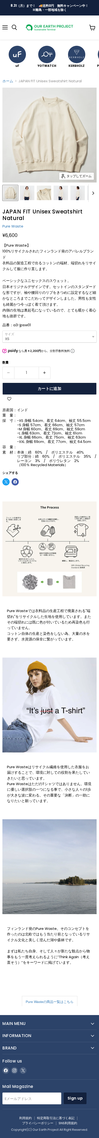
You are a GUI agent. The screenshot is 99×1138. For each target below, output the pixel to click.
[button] (9, 399)
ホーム (7, 81)
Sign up (75, 1098)
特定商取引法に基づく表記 (55, 1118)
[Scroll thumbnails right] (92, 193)
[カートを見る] (92, 27)
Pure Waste (12, 226)
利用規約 (25, 1118)
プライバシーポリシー (37, 1123)
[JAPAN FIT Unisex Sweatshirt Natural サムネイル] (10, 193)
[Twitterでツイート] (6, 482)
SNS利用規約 (68, 1123)
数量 (5, 362)
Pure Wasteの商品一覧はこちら (50, 1002)
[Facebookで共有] (15, 482)
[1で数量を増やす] (45, 373)
